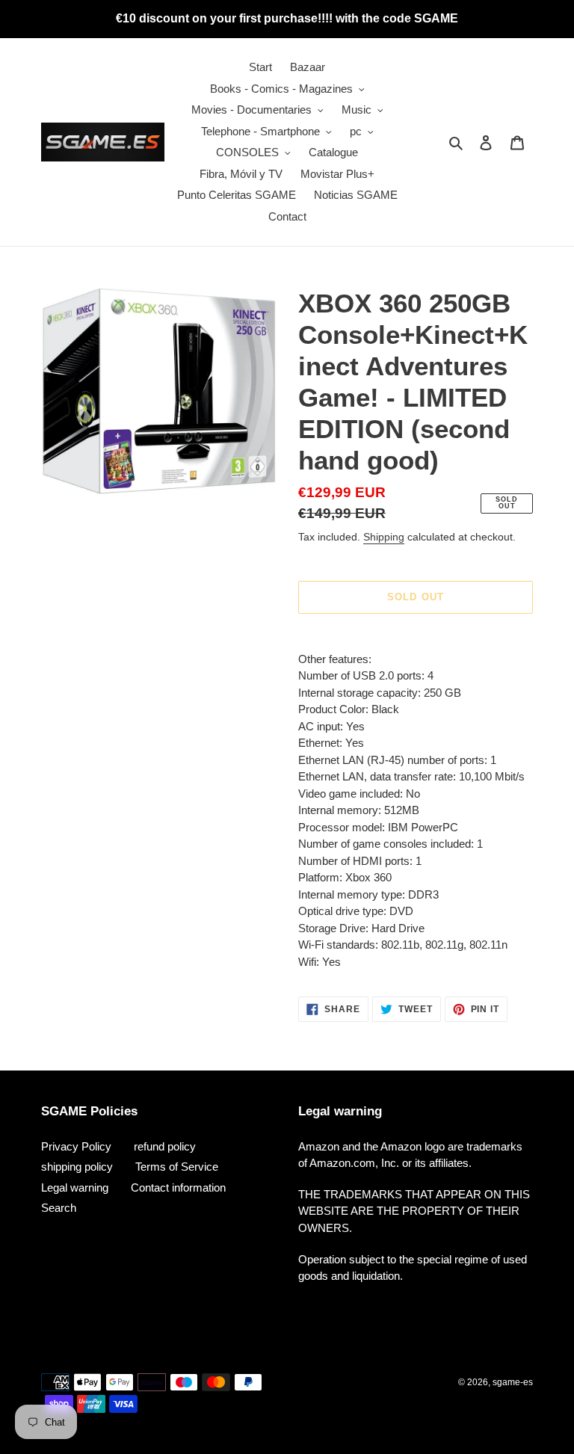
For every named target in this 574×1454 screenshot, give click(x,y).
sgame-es (513, 1382)
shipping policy (77, 1166)
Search (58, 1207)
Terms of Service (176, 1166)
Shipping (383, 537)
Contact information (178, 1187)
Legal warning (74, 1187)
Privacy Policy (76, 1146)
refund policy (165, 1146)
